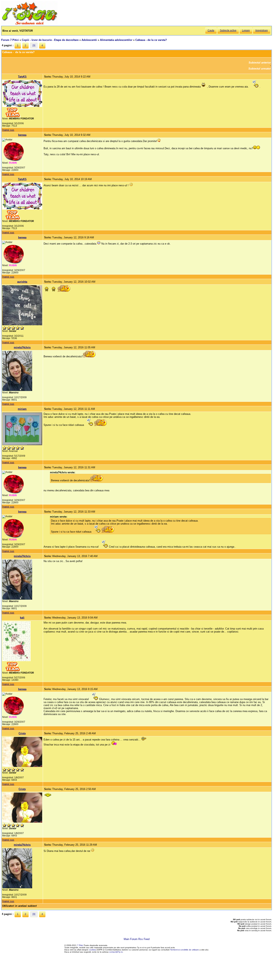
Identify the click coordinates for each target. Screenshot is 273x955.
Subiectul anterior (260, 62)
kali (22, 617)
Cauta (211, 30)
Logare (246, 30)
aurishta (22, 281)
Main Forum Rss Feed (136, 939)
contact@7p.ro (116, 952)
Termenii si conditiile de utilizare (184, 950)
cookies (92, 950)
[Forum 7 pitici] (29, 24)
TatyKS (22, 76)
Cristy (22, 733)
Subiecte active (228, 30)
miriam (22, 408)
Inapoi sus (8, 129)
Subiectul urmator (259, 68)
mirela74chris (22, 347)
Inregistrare (261, 30)
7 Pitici (80, 945)
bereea (22, 134)
